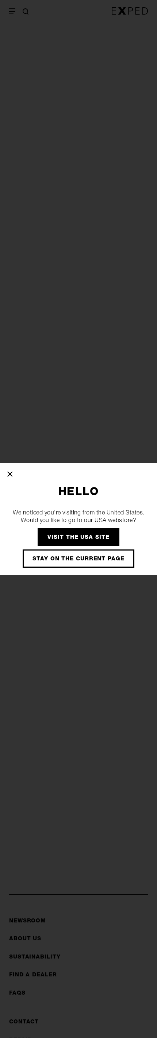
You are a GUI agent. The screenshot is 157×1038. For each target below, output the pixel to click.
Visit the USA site (78, 537)
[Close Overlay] (10, 474)
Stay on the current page (78, 558)
